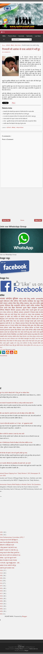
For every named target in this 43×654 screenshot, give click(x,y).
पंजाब (33, 314)
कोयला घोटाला (23, 345)
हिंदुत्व (37, 323)
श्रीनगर (23, 305)
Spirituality (29, 36)
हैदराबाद (41, 323)
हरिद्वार (33, 338)
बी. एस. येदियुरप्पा (15, 323)
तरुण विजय (30, 336)
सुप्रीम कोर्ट (37, 310)
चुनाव (41, 310)
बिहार (29, 308)
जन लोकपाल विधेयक (28, 327)
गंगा (40, 319)
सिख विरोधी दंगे (11, 341)
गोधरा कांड (16, 321)
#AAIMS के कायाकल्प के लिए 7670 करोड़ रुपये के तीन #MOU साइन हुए (19, 116)
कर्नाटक (9, 312)
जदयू (18, 343)
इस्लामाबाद (38, 314)
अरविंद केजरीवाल (8, 336)
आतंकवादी (27, 312)
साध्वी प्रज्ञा (40, 321)
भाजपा (3, 298)
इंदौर (37, 319)
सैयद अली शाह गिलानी (37, 316)
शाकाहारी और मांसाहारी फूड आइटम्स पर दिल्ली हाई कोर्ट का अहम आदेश (18, 111)
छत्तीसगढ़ (35, 345)
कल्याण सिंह (28, 341)
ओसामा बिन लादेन (38, 334)
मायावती (2, 330)
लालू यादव (30, 332)
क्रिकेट (25, 336)
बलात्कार (22, 321)
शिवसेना (34, 319)
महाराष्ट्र (28, 316)
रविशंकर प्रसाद (21, 330)
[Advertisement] (17, 202)
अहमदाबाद (18, 310)
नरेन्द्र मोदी (23, 299)
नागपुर (41, 327)
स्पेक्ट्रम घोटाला (18, 45)
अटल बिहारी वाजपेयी (22, 334)
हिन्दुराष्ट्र (2, 319)
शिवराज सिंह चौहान (30, 323)
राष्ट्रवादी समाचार (21, 646)
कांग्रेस (9, 298)
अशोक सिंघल (12, 327)
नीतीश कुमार (30, 325)
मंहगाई (32, 321)
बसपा (3, 338)
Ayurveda (21, 36)
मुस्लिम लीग (30, 345)
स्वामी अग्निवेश (29, 330)
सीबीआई (12, 45)
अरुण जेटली (8, 319)
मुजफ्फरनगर (7, 330)
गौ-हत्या (12, 325)
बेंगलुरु (16, 314)
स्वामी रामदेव (30, 305)
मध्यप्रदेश (17, 305)
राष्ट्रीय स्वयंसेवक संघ (29, 301)
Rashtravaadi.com (34, 648)
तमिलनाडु (24, 325)
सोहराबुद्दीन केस (28, 338)
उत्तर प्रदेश (36, 303)
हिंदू (4, 321)
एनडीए (23, 341)
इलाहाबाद (2, 325)
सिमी (16, 341)
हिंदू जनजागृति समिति (35, 343)
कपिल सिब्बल (19, 336)
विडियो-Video (9, 345)
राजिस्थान (12, 338)
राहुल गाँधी (40, 301)
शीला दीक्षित (37, 325)
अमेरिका (23, 310)
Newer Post (6, 220)
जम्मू (31, 303)
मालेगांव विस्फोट (7, 334)
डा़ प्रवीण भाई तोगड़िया (11, 316)
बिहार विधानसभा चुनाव (20, 308)
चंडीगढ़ (17, 325)
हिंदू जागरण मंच (40, 345)
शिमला (5, 341)
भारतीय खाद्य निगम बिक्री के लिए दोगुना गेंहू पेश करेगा (14, 123)
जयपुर (30, 314)
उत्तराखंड (12, 332)
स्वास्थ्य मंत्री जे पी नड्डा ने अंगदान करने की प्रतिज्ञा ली (15, 118)
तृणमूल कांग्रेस (36, 336)
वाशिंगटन (29, 319)
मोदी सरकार (4, 303)
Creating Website (19, 648)
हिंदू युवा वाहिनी (16, 345)
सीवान (1, 347)
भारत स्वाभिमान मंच (25, 343)
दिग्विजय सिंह (9, 305)
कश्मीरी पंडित (9, 321)
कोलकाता (19, 327)
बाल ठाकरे (7, 338)
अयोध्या (10, 303)
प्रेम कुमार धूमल (39, 341)
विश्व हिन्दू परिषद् (18, 303)
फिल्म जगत (18, 332)
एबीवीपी (14, 336)
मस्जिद (2, 310)
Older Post (38, 220)
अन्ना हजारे (4, 308)
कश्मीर (33, 299)
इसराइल (20, 341)
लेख (10, 308)
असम (36, 338)
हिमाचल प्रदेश (4, 314)
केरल (19, 314)
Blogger (24, 616)
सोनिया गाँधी (18, 301)
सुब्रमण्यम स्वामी (4, 323)
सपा (12, 312)
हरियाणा (6, 327)
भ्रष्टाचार (22, 323)
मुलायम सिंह (14, 330)
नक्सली (2, 336)
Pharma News (12, 36)
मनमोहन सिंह (39, 305)
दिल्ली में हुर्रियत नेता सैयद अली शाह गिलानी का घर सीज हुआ (16, 114)
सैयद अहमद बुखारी (5, 343)
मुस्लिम (16, 298)
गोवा (39, 338)
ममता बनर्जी (24, 332)
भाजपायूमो (27, 321)
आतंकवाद (21, 312)
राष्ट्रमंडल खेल (23, 319)
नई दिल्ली (8, 45)
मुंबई (41, 303)
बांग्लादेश (41, 312)
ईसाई (37, 312)
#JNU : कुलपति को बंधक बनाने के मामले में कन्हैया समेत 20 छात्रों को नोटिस (19, 121)
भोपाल (5, 312)
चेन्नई (20, 325)
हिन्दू (29, 299)
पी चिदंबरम (33, 312)
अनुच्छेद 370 (13, 343)
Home (3, 45)
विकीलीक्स (14, 334)
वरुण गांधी (18, 338)
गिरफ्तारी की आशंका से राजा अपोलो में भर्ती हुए (21, 49)
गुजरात (2, 305)
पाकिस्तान (7, 301)
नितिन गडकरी (30, 310)
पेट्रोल (33, 341)
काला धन (7, 325)
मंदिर (12, 301)
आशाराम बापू (31, 334)
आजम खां (7, 332)
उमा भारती (11, 314)
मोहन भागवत (15, 319)
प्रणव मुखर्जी (39, 332)
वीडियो (22, 338)
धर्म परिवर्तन (22, 316)
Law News (38, 36)
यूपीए (35, 321)
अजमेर (34, 332)
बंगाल (1, 334)
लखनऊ (27, 303)
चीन (10, 323)
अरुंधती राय (24, 314)
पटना (1, 312)
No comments (6, 52)
